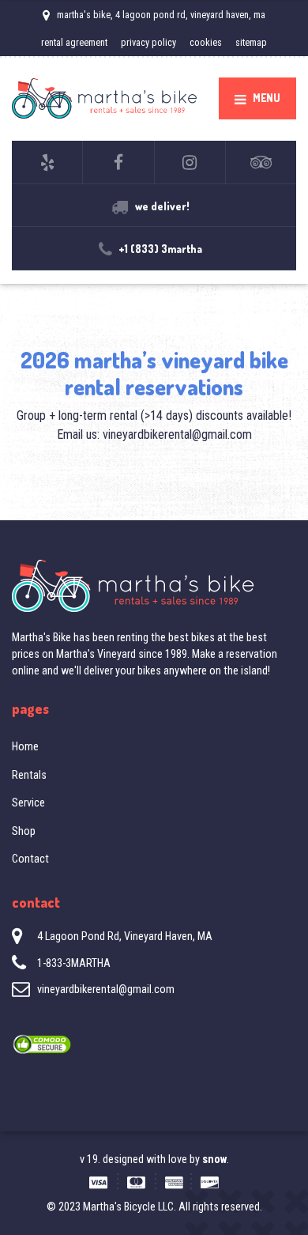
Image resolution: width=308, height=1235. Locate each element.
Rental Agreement (74, 42)
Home (25, 746)
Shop (24, 831)
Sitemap (251, 42)
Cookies (206, 42)
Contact (30, 858)
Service (28, 802)
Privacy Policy (148, 42)
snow (213, 1159)
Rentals (29, 775)
